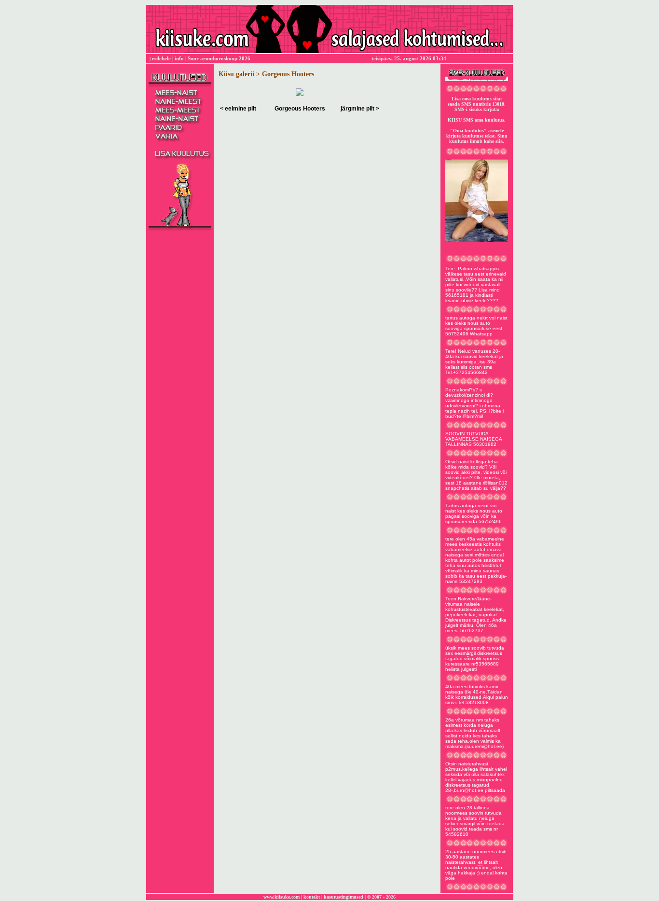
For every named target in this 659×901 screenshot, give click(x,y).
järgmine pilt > (360, 108)
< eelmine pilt (238, 108)
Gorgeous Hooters (300, 108)
